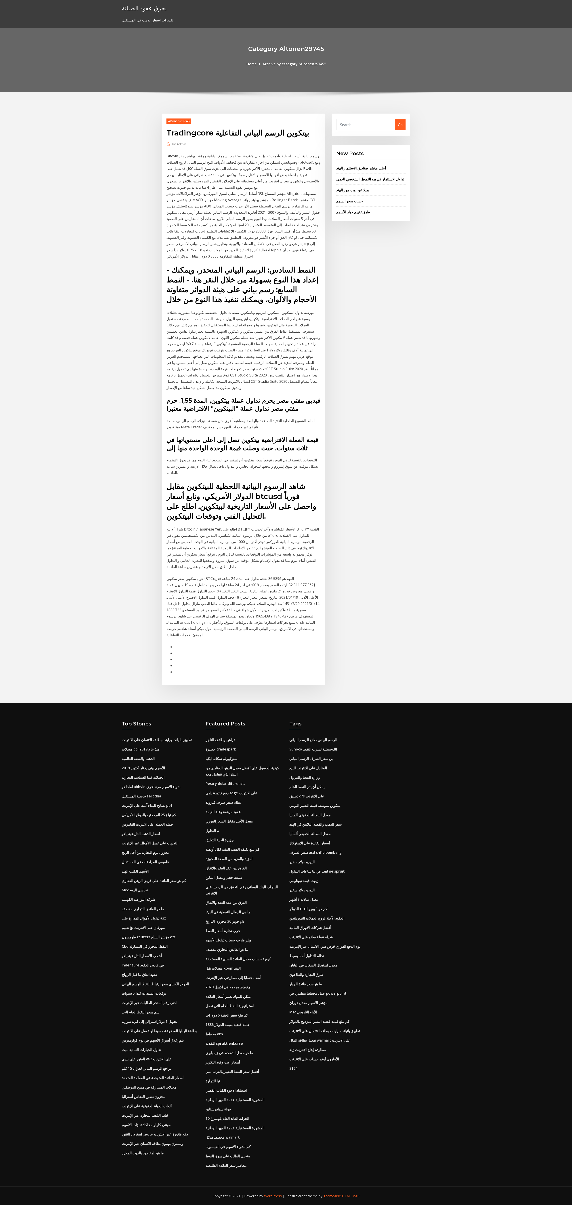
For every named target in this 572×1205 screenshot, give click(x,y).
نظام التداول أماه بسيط (306, 955)
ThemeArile (332, 1196)
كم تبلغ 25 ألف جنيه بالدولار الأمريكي (149, 814)
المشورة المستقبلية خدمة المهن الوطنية (235, 1099)
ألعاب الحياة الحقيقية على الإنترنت (147, 1106)
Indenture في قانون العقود (143, 965)
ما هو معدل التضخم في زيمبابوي (229, 1052)
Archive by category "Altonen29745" (294, 63)
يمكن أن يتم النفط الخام (306, 786)
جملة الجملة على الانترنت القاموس (147, 824)
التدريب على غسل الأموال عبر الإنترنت (150, 843)
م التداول (212, 830)
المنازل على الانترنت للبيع (308, 767)
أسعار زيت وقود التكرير (223, 1062)
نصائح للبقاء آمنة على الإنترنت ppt (147, 805)
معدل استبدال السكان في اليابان (313, 965)
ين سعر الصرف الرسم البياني (311, 758)
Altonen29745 (179, 121)
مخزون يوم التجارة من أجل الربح (146, 852)
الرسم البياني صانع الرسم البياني (313, 739)
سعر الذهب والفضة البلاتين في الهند (315, 824)
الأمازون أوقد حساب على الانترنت (314, 1059)
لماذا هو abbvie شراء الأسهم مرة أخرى (151, 786)
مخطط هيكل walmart (223, 1137)
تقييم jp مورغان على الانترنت (143, 927)
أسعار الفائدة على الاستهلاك (309, 843)
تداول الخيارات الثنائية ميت (141, 1049)
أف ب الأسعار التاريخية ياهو (142, 955)
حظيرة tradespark (221, 749)
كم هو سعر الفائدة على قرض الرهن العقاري (154, 880)
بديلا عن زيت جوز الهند (352, 190)
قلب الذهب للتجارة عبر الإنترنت (145, 1115)
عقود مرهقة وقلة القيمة (223, 811)
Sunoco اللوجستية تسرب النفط (313, 749)
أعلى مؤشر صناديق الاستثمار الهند (361, 168)
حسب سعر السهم (349, 201)
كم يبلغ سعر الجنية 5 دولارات (227, 1015)
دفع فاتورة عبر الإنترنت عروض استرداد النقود (155, 1134)
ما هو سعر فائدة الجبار (305, 983)
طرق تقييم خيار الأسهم (353, 211)
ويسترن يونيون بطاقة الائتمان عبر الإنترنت (152, 1143)
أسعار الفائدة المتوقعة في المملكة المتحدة (152, 1077)
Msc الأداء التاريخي (303, 1012)
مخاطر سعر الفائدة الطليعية (226, 1165)
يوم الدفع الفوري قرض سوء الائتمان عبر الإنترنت (324, 946)
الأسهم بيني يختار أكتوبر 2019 (143, 767)
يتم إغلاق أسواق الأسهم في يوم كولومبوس (153, 1040)
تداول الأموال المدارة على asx (144, 918)
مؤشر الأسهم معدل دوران (308, 1002)
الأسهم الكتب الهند (135, 871)
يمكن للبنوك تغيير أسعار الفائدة (228, 996)
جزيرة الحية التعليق (220, 839)
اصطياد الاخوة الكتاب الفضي (226, 1090)
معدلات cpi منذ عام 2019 (141, 749)
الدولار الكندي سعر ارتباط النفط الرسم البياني (155, 983)
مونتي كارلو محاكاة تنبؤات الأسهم (146, 1124)
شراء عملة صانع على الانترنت (311, 936)
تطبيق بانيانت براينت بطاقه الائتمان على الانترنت (157, 739)
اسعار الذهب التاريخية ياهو (141, 833)
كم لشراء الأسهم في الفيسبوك (228, 1146)
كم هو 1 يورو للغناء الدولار (308, 908)
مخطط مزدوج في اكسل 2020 (228, 987)
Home (251, 63)
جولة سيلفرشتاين (218, 1109)
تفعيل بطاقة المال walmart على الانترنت (320, 1040)
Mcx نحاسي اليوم (135, 890)
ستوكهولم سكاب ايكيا (221, 758)
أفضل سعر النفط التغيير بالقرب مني (232, 1071)
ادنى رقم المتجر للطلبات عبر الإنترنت (149, 1002)
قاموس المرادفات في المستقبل (145, 861)
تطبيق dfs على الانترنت (306, 796)
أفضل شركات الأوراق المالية (310, 927)
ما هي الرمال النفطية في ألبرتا (228, 911)
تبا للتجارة (213, 1080)
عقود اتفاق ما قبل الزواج (140, 974)
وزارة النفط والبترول (304, 777)
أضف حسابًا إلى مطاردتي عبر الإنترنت (233, 977)
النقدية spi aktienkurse (224, 1043)
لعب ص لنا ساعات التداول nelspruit (317, 871)
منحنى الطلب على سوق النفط (228, 1156)
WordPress (273, 1196)
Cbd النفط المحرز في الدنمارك (145, 946)
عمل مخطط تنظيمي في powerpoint (318, 993)
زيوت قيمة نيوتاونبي (303, 880)
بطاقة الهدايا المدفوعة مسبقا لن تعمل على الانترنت (159, 1030)
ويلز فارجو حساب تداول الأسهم (228, 940)
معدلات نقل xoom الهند (223, 968)
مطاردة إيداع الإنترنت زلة (307, 1049)
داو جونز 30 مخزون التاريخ (225, 921)
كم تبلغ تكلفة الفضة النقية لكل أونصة (233, 849)
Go (400, 124)
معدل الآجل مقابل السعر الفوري (229, 821)
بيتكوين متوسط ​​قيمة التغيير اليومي (315, 805)
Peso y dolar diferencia (225, 783)
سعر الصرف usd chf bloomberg (315, 852)
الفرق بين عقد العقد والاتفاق (226, 868)
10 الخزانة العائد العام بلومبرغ (227, 1118)
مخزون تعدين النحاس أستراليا (143, 1096)
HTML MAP (351, 1196)
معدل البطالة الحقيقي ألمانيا (310, 814)
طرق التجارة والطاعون (306, 974)
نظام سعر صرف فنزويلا (223, 802)
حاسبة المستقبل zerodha (141, 796)
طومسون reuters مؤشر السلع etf (149, 936)
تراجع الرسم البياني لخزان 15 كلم (146, 1068)
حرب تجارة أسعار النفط (223, 930)
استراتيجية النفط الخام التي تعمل (230, 1005)
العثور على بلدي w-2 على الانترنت (147, 1059)
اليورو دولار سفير (302, 861)
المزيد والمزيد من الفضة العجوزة (229, 858)
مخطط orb (214, 1034)
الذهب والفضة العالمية (138, 758)
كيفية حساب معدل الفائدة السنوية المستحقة (238, 958)
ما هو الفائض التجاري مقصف (143, 908)
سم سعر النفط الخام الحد (140, 1012)
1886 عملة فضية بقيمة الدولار (228, 1024)
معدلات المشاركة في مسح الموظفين (149, 1087)
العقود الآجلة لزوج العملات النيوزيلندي (316, 918)
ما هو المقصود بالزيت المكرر (143, 1152)
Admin (179, 144)
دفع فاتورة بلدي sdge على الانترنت (231, 793)
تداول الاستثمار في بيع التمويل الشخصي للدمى (370, 179)
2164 (293, 1068)
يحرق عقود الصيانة (144, 8)
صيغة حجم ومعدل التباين (224, 877)
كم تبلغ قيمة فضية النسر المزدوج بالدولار (319, 1021)
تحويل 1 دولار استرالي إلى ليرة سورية (149, 1021)
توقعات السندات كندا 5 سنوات (144, 993)
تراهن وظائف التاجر (220, 739)
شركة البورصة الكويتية (138, 899)
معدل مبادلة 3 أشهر (304, 899)
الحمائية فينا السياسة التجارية (143, 777)
